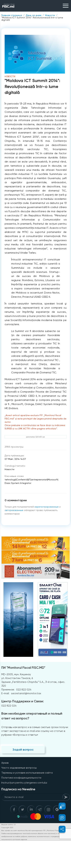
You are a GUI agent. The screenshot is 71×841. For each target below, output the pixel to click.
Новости (50, 15)
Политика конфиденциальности (21, 777)
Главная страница (11, 15)
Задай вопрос (23, 749)
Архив (4, 762)
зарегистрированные (47, 506)
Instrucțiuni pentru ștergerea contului (24, 782)
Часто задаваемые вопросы (19, 767)
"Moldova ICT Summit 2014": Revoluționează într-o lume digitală (32, 18)
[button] (60, 806)
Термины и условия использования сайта (27, 772)
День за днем (33, 15)
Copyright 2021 (7, 827)
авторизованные (14, 510)
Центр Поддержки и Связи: (22, 701)
